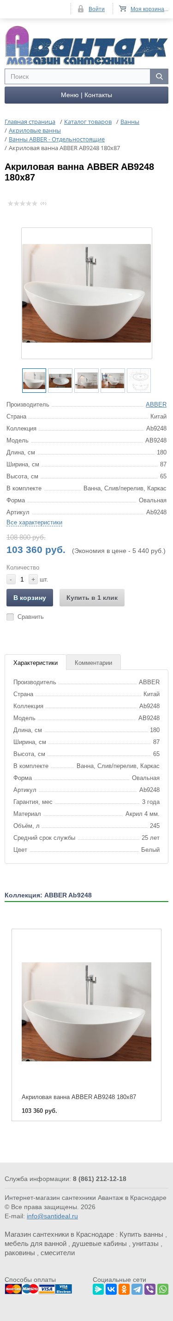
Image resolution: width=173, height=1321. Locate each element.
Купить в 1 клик (92, 597)
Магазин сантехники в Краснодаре (59, 1234)
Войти (97, 9)
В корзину (29, 597)
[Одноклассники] (124, 1288)
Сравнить (31, 616)
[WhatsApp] (162, 1288)
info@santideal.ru (52, 1216)
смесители (58, 1253)
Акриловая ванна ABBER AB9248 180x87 (79, 1097)
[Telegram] (137, 1288)
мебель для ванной (35, 1243)
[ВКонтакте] (111, 1288)
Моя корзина (147, 9)
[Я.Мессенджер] (98, 1288)
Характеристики (35, 662)
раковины (20, 1253)
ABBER (156, 404)
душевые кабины (99, 1243)
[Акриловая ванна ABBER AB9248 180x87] (86, 1012)
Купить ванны (141, 1234)
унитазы (145, 1243)
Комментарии (93, 662)
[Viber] (149, 1288)
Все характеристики (34, 522)
